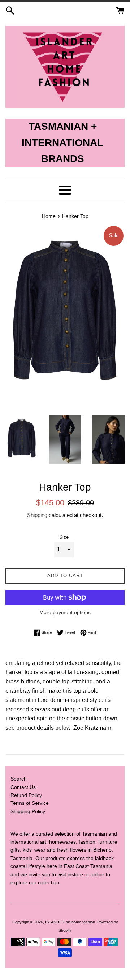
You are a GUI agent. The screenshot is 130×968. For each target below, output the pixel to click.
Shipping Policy (27, 811)
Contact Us (23, 787)
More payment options (65, 612)
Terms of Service (29, 803)
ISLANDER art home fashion (70, 922)
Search (18, 779)
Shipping (37, 515)
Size (64, 537)
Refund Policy (26, 795)
